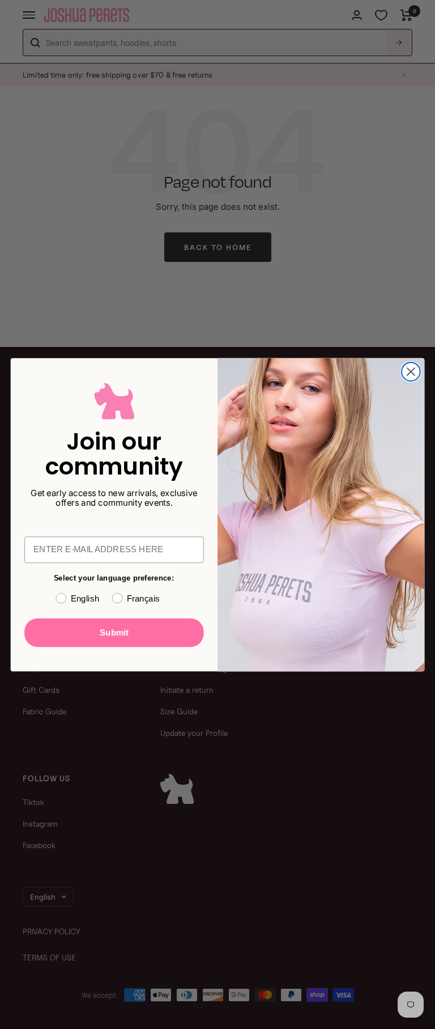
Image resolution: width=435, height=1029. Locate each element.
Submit (114, 632)
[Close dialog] (411, 371)
